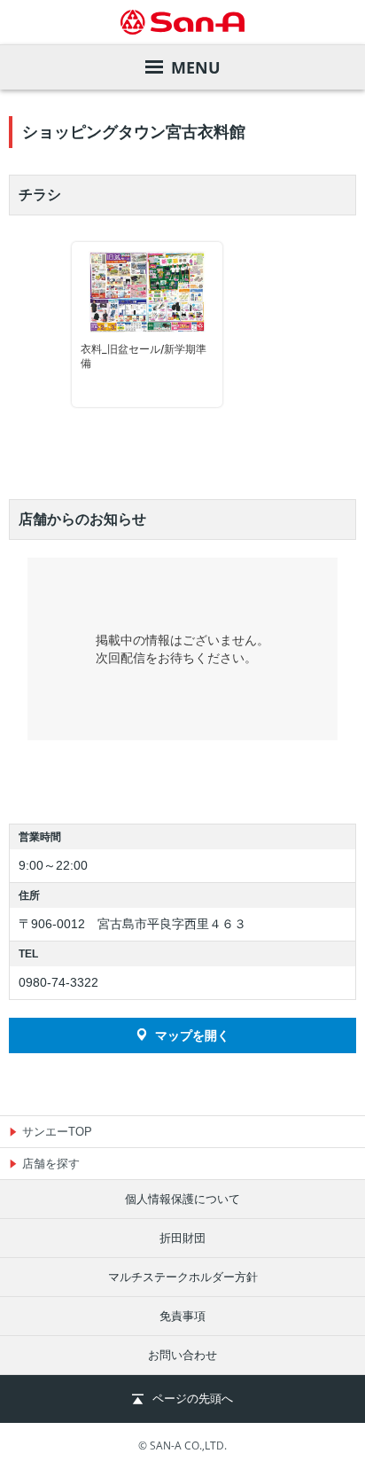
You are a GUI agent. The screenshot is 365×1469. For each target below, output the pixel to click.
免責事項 (182, 1316)
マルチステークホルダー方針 (183, 1277)
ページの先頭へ (192, 1398)
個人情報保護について (182, 1199)
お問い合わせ (182, 1355)
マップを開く (192, 1035)
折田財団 (182, 1238)
